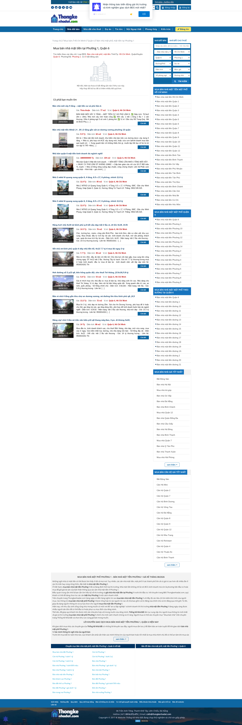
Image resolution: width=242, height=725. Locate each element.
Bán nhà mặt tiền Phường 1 (169, 224)
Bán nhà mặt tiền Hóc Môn (168, 204)
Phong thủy (151, 29)
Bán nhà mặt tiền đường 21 (169, 364)
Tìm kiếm (182, 81)
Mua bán (68, 40)
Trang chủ (58, 29)
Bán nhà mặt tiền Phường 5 (169, 264)
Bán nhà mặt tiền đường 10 (169, 306)
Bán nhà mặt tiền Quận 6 (168, 124)
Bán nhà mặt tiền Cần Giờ (168, 191)
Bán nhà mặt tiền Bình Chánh (170, 186)
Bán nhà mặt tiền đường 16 (169, 333)
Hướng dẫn (64, 702)
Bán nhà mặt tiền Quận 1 (168, 101)
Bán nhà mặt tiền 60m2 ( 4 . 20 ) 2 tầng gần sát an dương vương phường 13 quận (92, 130)
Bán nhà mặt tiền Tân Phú (168, 177)
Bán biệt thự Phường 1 (101, 674)
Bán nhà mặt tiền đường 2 (168, 355)
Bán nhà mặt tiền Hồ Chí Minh (170, 97)
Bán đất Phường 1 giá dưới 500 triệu (106, 683)
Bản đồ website (178, 702)
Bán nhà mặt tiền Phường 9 (169, 282)
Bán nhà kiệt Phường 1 (101, 670)
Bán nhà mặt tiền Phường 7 (169, 273)
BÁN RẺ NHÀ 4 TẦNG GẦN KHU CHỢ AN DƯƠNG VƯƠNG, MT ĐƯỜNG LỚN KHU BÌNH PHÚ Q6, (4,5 (94, 296)
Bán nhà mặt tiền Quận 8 (168, 133)
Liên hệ (53, 705)
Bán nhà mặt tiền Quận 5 (168, 119)
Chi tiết (143, 123)
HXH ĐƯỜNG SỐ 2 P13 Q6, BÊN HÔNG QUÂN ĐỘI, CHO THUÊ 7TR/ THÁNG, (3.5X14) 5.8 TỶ (90, 272)
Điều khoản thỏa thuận (147, 702)
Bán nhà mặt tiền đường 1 (168, 302)
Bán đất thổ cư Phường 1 (62, 683)
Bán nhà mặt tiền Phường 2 (169, 251)
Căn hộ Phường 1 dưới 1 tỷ (63, 656)
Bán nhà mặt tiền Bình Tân (169, 155)
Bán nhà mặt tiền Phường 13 (169, 242)
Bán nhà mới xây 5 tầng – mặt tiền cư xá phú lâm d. (77, 106)
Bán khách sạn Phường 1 (62, 679)
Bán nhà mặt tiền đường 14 (169, 324)
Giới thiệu (54, 702)
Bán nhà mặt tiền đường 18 (169, 342)
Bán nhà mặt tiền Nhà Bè (168, 195)
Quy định (74, 702)
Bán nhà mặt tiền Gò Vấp (168, 164)
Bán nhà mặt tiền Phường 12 (169, 237)
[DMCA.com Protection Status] (142, 721)
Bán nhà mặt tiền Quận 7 (168, 128)
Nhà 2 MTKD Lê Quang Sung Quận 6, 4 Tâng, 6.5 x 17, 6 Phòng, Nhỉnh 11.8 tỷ (88, 177)
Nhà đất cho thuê (92, 29)
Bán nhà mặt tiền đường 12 (169, 315)
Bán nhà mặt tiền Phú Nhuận (169, 169)
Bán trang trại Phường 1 (62, 692)
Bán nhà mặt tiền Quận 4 (168, 115)
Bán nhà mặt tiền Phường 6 (169, 269)
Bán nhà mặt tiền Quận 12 (168, 151)
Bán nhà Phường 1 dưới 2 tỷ (63, 670)
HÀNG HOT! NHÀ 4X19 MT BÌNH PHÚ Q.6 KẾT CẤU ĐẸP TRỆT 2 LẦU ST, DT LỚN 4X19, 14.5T (90, 225)
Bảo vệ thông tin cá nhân (105, 702)
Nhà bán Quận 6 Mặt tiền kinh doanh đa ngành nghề (78, 153)
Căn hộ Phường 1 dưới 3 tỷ (63, 661)
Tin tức (119, 29)
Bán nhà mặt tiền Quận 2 (168, 106)
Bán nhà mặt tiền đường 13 (169, 320)
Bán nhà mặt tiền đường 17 (169, 338)
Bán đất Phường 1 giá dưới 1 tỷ (64, 688)
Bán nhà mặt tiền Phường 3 (169, 255)
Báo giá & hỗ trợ (164, 702)
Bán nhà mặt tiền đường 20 (169, 360)
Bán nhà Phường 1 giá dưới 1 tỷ (104, 665)
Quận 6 (91, 40)
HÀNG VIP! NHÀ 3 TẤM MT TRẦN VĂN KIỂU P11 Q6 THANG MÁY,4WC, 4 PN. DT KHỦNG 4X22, (91, 320)
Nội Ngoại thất (133, 29)
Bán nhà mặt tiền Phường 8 (169, 278)
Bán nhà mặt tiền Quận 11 (168, 146)
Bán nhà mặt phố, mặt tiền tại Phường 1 (115, 40)
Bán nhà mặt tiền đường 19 (169, 346)
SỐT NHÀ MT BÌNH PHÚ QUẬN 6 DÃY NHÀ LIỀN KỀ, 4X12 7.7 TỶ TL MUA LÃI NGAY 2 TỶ (88, 249)
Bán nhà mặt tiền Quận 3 (168, 110)
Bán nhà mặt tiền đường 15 (169, 329)
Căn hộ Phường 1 (98, 652)
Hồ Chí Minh (80, 40)
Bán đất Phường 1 (99, 679)
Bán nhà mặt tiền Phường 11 (169, 233)
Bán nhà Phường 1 (99, 661)
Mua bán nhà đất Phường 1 (63, 652)
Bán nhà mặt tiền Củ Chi (167, 200)
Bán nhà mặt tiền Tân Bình (169, 173)
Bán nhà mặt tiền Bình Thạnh (170, 160)
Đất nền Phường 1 (99, 688)
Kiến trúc (166, 29)
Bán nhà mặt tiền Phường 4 (169, 260)
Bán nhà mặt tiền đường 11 (169, 311)
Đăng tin (184, 29)
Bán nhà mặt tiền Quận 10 (168, 142)
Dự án (108, 29)
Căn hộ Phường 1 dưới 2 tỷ (102, 656)
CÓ (144, 14)
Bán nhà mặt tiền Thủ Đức (168, 182)
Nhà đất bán (73, 29)
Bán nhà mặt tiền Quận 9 (168, 137)
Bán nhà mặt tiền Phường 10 (169, 228)
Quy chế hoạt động (87, 702)
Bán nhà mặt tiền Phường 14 (169, 246)
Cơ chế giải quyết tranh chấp (127, 702)
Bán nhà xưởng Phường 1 (102, 692)
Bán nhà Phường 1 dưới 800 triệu (65, 665)
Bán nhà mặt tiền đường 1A (169, 351)
